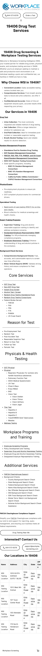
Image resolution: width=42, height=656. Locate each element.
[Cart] (38, 650)
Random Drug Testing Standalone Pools (19, 295)
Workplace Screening (10, 651)
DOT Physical (9, 368)
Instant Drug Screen (11, 290)
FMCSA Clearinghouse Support (16, 474)
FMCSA (14, 518)
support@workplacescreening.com (32, 547)
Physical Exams (6, 184)
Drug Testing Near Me (21, 533)
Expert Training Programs (10, 220)
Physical (7, 370)
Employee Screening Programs (16, 446)
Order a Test (30, 15)
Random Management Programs (13, 146)
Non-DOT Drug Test (11, 287)
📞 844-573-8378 (10, 548)
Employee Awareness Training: (16, 241)
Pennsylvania (33, 576)
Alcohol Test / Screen (12, 292)
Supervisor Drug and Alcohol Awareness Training (23, 451)
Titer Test (7, 407)
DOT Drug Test (10, 284)
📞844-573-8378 (11, 15)
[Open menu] (21, 20)
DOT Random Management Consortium (20, 153)
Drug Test (4, 117)
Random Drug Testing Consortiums (17, 297)
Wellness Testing (10, 423)
